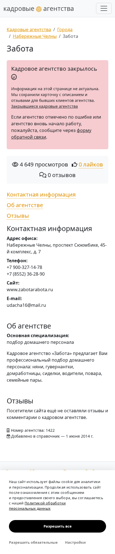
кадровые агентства (38, 8)
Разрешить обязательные (33, 542)
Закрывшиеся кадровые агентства (44, 106)
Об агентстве (25, 205)
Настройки (75, 542)
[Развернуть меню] (104, 8)
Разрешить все (58, 526)
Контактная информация (41, 194)
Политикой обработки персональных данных (37, 506)
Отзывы (18, 215)
